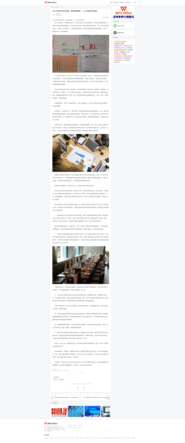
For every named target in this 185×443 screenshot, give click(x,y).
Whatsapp (92, 438)
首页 (111, 2)
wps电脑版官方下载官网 (119, 43)
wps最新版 (124, 54)
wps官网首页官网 (127, 58)
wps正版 (128, 52)
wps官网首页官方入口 (118, 60)
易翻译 (60, 438)
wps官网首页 (127, 60)
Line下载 (72, 438)
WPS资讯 (128, 2)
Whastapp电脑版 (104, 438)
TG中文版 (64, 438)
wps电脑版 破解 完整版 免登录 (120, 49)
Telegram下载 (97, 438)
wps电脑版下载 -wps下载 (119, 47)
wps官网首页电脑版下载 (127, 56)
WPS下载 (115, 2)
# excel (55, 379)
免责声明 (70, 425)
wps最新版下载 (117, 54)
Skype (68, 438)
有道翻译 (77, 438)
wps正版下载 (122, 52)
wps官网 (58, 14)
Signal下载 (123, 438)
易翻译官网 (111, 438)
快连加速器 (46, 438)
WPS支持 (121, 2)
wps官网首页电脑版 (118, 58)
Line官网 (81, 438)
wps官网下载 (116, 62)
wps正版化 (116, 52)
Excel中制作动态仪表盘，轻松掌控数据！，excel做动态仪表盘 (74, 11)
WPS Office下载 (78, 427)
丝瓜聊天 (128, 438)
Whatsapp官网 (117, 438)
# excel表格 (61, 379)
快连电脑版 (52, 438)
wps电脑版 (130, 49)
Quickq (56, 438)
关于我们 (80, 425)
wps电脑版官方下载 (118, 45)
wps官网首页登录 (117, 56)
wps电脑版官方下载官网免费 (120, 41)
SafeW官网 (133, 438)
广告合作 (75, 425)
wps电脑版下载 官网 (127, 45)
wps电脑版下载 (129, 47)
